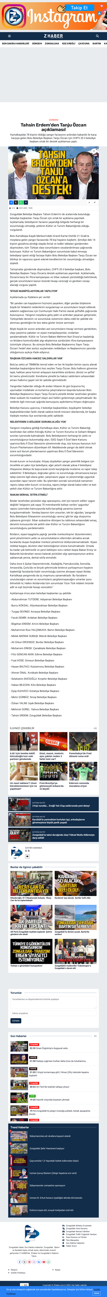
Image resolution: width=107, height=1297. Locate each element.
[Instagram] (34, 1262)
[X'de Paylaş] (16, 202)
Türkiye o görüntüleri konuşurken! (26, 965)
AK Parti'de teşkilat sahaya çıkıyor (49, 1087)
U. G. (13, 208)
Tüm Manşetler (72, 1240)
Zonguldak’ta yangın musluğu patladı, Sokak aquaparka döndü (59, 1113)
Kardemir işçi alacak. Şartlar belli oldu (72, 898)
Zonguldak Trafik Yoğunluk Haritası (81, 1234)
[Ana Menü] (9, 36)
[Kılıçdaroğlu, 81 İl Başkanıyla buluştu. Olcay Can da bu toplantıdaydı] (31, 883)
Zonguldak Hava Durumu (76, 1228)
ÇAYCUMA (84, 43)
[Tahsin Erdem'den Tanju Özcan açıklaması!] (53, 172)
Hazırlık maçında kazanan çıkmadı (49, 1099)
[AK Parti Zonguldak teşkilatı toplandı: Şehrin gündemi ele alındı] (31, 917)
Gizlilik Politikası (18, 1273)
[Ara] (97, 36)
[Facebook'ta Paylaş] (11, 202)
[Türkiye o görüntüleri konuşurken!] (31, 951)
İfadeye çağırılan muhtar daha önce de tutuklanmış (58, 1061)
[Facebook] (19, 1262)
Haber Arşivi (71, 1246)
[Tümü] (95, 1036)
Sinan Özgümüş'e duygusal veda (49, 1048)
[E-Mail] (27, 856)
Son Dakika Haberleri (75, 1243)
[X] (24, 1262)
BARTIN (97, 43)
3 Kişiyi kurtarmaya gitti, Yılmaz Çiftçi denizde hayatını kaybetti (59, 1074)
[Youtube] (44, 1262)
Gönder (16, 1020)
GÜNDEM (37, 43)
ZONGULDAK (52, 43)
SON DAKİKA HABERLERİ (15, 43)
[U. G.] (16, 852)
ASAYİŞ (33, 1057)
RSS (25, 1285)
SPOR (32, 1096)
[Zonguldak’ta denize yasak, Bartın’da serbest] (76, 917)
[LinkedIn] (39, 1262)
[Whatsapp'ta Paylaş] (21, 202)
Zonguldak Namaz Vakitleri (78, 1231)
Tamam (96, 1293)
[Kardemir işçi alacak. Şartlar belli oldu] (76, 883)
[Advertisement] (53, 82)
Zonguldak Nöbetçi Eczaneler (79, 1225)
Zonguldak (34, 1044)
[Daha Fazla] (26, 202)
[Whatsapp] (48, 1262)
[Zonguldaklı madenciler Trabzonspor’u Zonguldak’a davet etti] (76, 951)
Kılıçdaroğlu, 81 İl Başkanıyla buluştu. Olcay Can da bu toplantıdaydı (30, 899)
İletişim (14, 1270)
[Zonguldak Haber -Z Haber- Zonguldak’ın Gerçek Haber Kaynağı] (53, 36)
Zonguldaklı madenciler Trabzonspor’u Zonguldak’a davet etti (73, 966)
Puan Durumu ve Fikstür (76, 1237)
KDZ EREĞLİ (68, 43)
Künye (57, 1270)
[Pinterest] (29, 1262)
